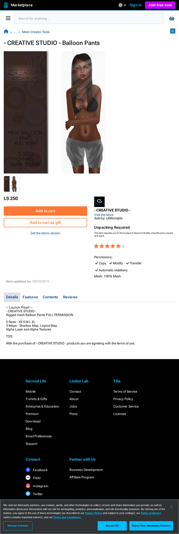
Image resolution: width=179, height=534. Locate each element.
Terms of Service (125, 391)
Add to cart (45, 211)
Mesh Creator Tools (36, 32)
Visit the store (103, 215)
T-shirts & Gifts (36, 399)
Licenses (119, 414)
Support (31, 444)
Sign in (135, 5)
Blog (29, 429)
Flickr (36, 478)
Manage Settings (17, 525)
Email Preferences (39, 436)
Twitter (37, 494)
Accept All (112, 525)
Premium (32, 414)
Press (73, 414)
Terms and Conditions (67, 517)
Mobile (30, 391)
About (73, 399)
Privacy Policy (123, 399)
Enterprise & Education (42, 406)
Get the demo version (45, 233)
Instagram (40, 486)
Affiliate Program (81, 477)
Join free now (160, 5)
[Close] (171, 507)
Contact (75, 391)
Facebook (40, 470)
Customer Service (126, 406)
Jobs (73, 406)
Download (33, 421)
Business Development (86, 470)
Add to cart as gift (45, 222)
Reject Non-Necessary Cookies (151, 525)
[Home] (6, 31)
